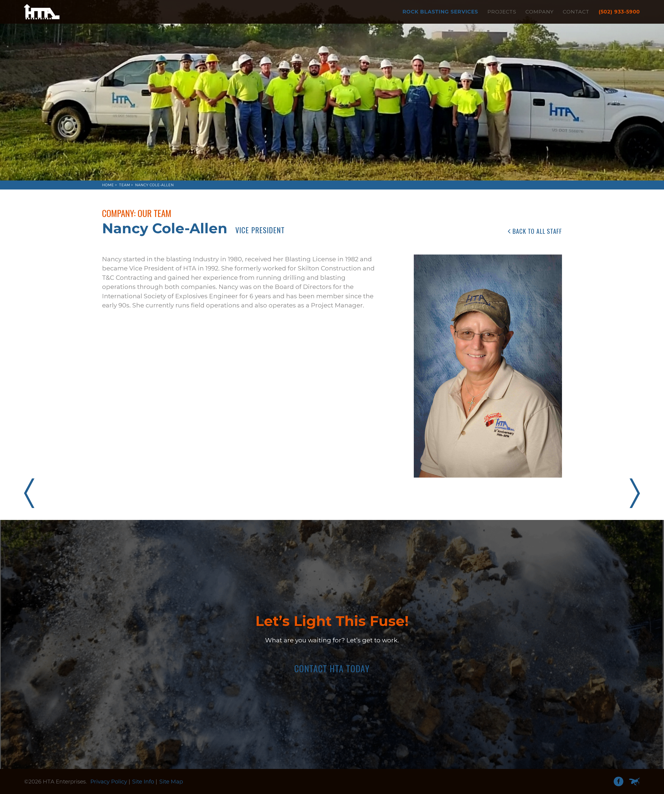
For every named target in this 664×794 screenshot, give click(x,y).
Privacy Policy (108, 781)
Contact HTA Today (332, 668)
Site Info (143, 781)
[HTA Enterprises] (41, 12)
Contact (576, 11)
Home (108, 185)
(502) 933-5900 (619, 11)
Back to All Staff (536, 231)
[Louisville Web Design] (634, 782)
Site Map (171, 781)
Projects (501, 11)
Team (124, 185)
